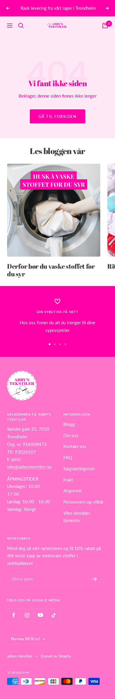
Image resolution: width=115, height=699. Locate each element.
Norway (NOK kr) (25, 638)
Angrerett (72, 490)
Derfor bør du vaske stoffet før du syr (51, 270)
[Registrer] (94, 579)
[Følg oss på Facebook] (13, 615)
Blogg (69, 424)
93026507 (25, 451)
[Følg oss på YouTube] (40, 615)
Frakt (68, 479)
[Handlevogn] (105, 25)
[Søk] (21, 25)
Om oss (70, 435)
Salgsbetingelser (79, 468)
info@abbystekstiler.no (29, 466)
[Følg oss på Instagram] (27, 615)
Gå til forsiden (58, 116)
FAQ (67, 457)
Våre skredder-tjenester (77, 516)
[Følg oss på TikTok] (53, 615)
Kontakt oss (74, 446)
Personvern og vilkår (83, 501)
